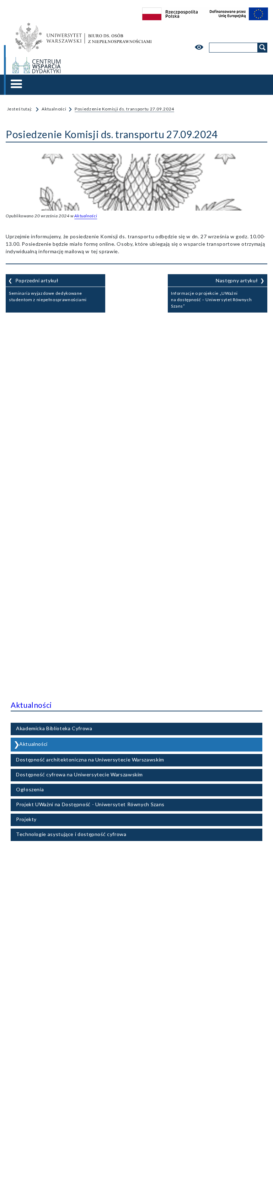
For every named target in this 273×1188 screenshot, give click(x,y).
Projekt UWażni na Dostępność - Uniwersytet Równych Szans (90, 804)
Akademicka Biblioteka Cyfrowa (54, 728)
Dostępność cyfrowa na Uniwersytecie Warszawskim (79, 774)
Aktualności (54, 109)
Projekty (26, 819)
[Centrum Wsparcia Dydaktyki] (83, 66)
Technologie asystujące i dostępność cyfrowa (71, 834)
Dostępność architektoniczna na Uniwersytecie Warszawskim (90, 759)
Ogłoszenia (30, 789)
